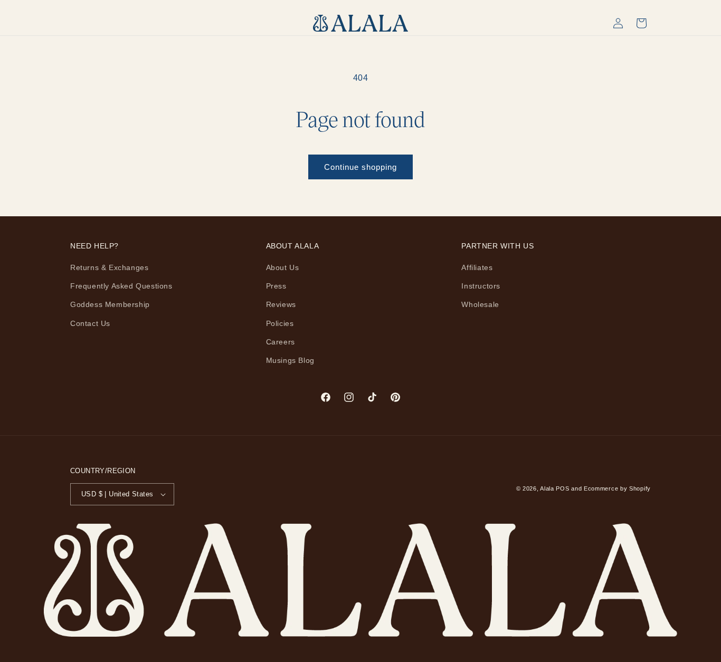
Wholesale (480, 304)
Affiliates (476, 267)
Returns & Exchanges (109, 267)
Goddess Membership (110, 304)
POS (562, 488)
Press (276, 286)
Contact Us (90, 323)
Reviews (281, 304)
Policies (280, 323)
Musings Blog (290, 360)
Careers (280, 342)
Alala (547, 488)
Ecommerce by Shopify (617, 488)
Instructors (480, 286)
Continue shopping (360, 166)
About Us (282, 267)
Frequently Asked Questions (121, 286)
